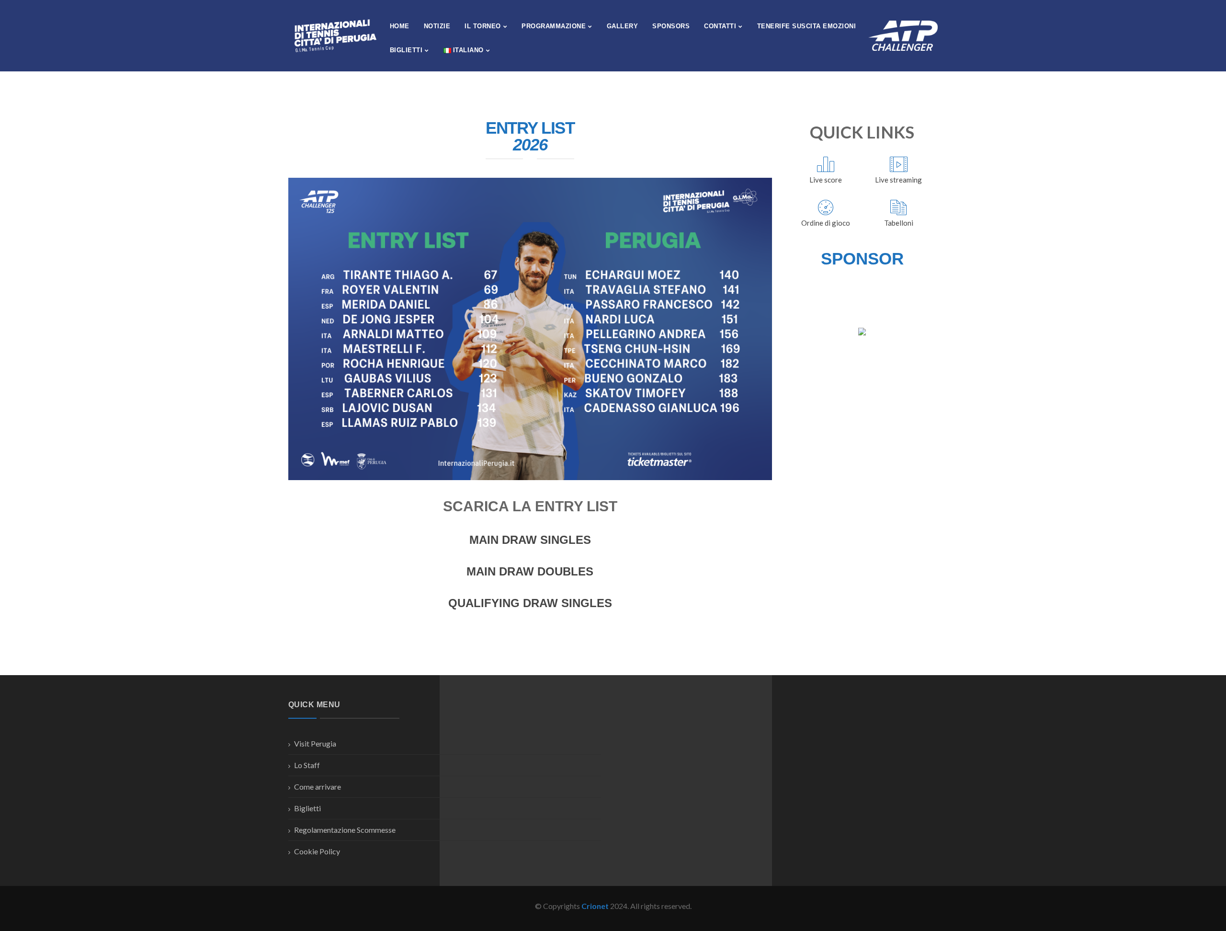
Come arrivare (317, 786)
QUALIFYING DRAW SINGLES (530, 603)
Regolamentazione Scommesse (345, 829)
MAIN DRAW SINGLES (530, 539)
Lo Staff (307, 765)
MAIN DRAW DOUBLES (529, 571)
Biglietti (307, 808)
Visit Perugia (315, 743)
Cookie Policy (317, 851)
